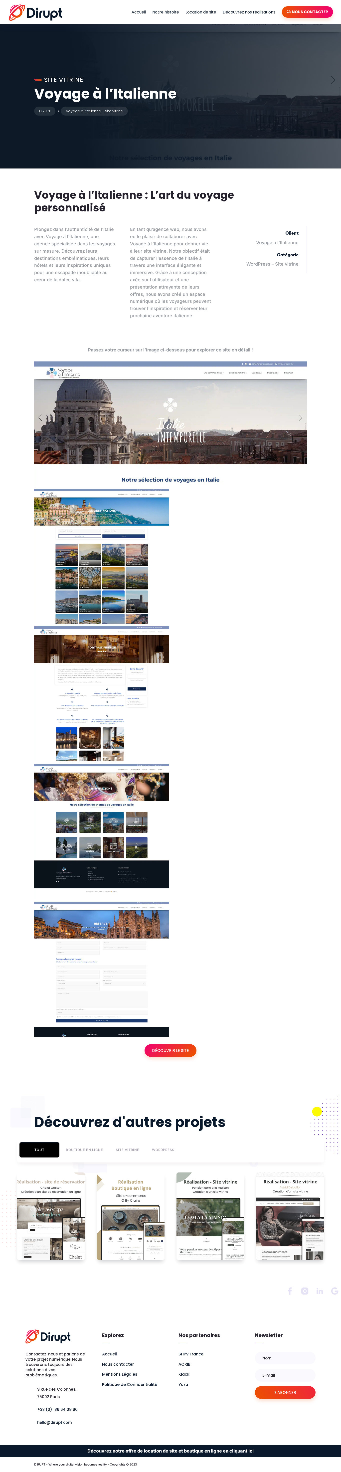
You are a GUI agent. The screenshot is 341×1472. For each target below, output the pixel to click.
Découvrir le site (170, 1050)
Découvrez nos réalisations (249, 12)
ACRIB (184, 1364)
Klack (183, 1374)
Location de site (200, 12)
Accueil (139, 12)
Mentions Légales (119, 1374)
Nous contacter (118, 1364)
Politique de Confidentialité (129, 1384)
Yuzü (183, 1384)
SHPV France (190, 1354)
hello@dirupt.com (54, 1422)
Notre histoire (165, 12)
